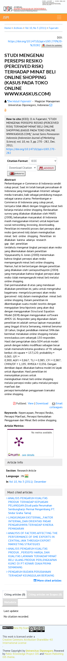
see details (28, 455)
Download (42, 403)
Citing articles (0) (14, 594)
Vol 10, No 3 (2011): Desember (27, 481)
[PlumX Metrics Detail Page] (19, 441)
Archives (18, 28)
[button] (5, 110)
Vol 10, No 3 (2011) (35, 28)
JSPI (6, 17)
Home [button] (7, 28)
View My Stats (21, 628)
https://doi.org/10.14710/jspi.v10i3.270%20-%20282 (35, 43)
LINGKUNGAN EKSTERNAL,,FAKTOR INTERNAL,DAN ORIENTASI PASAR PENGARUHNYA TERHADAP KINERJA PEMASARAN (30, 523)
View (31, 403)
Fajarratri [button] (53, 28)
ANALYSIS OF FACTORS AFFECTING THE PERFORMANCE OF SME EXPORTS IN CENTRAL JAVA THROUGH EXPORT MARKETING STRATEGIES (33, 538)
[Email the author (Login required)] (50, 105)
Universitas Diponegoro (39, 650)
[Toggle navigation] (59, 17)
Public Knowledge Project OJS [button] (22, 653)
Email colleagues (56, 405)
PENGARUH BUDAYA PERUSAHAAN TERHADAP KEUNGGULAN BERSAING (31, 573)
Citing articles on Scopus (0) (45, 594)
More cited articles (48, 580)
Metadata (10, 602)
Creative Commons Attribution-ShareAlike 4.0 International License (28, 641)
